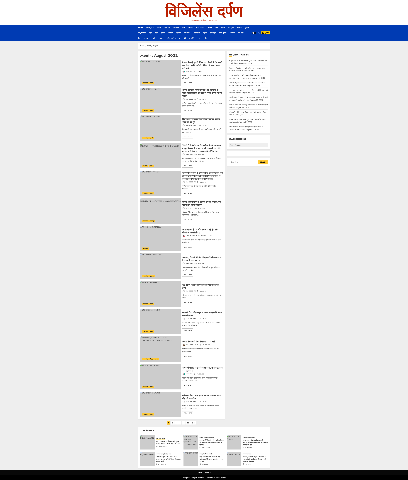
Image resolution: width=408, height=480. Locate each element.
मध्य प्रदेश (231, 28)
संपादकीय (146, 38)
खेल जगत (240, 33)
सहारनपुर (152, 221)
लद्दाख (150, 33)
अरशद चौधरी (189, 72)
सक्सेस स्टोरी (182, 38)
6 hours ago (162, 446)
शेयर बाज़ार (213, 33)
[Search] (259, 33)
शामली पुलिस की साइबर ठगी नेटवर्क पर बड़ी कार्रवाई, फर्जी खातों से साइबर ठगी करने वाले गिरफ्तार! (254, 459)
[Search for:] (243, 162)
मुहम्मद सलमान (189, 154)
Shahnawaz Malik (192, 345)
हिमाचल (210, 28)
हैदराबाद (206, 437)
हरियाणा (223, 28)
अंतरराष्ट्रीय (149, 28)
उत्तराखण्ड (176, 28)
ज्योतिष (205, 38)
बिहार (156, 33)
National (145, 249)
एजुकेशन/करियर (171, 38)
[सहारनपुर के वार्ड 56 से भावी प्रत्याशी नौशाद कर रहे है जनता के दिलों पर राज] (160, 266)
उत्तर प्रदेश (167, 28)
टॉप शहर (186, 33)
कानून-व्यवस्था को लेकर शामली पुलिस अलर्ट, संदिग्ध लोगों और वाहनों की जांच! (168, 442)
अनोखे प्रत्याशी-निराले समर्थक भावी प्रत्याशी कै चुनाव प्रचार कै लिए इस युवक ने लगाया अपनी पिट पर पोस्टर (202, 93)
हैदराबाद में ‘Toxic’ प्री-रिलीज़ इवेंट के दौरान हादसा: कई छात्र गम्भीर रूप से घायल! (212, 442)
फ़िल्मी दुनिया (222, 33)
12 (188, 423)
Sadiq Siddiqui (191, 99)
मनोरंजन (233, 33)
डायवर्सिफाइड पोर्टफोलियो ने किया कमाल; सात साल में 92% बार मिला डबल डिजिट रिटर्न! (168, 459)
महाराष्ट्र (178, 33)
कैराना (151, 83)
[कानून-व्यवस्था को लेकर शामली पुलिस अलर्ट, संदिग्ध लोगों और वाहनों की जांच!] (147, 442)
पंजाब (216, 28)
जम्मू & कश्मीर (142, 33)
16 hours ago (206, 448)
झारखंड (163, 33)
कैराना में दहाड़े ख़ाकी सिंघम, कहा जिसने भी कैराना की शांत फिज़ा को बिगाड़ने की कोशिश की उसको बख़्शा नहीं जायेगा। (202, 65)
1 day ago (204, 464)
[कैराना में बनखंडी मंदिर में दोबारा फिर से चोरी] (160, 349)
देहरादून (151, 166)
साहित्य (154, 38)
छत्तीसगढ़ (171, 33)
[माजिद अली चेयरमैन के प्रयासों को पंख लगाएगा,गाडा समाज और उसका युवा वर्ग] (160, 211)
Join (267, 33)
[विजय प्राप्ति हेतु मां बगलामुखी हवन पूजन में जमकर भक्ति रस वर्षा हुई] (160, 128)
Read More (188, 83)
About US (198, 472)
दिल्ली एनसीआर (200, 28)
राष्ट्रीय (159, 28)
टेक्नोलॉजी (191, 38)
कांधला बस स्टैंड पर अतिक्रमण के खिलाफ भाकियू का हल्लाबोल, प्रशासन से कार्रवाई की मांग (245, 76)
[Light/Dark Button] (254, 33)
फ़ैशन (139, 38)
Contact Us (208, 472)
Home (140, 28)
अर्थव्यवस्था (197, 33)
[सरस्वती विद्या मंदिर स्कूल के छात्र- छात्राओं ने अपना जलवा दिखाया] (160, 321)
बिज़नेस (205, 33)
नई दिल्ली (190, 28)
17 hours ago (162, 464)
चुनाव (198, 38)
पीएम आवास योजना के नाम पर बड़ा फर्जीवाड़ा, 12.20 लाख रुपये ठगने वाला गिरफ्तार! (212, 459)
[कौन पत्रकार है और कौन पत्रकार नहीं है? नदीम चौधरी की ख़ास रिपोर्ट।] (160, 238)
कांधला (250, 437)
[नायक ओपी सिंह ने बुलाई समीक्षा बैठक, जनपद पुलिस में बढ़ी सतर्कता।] (160, 376)
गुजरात (247, 28)
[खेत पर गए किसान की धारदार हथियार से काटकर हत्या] (160, 294)
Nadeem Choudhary (193, 236)
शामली (151, 110)
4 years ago (200, 72)
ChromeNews (210, 477)
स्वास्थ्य (161, 38)
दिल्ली (183, 28)
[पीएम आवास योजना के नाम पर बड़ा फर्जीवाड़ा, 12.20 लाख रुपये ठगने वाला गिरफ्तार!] (190, 459)
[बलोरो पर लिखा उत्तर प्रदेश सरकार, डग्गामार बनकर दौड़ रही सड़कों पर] (160, 404)
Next (193, 423)
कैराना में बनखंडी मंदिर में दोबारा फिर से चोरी (198, 341)
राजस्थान (239, 28)
